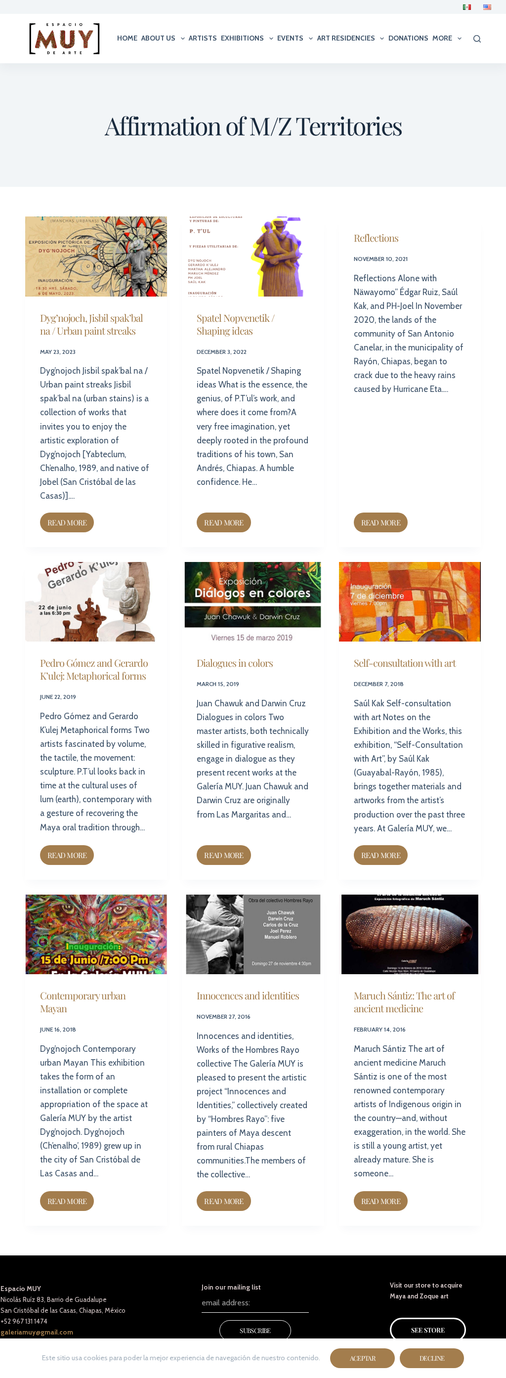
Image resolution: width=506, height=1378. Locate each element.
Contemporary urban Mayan (83, 1002)
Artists (203, 38)
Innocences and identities (248, 995)
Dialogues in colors (235, 662)
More (442, 38)
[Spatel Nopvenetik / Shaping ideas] (253, 256)
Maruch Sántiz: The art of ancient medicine (404, 1002)
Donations (408, 38)
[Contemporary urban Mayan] (96, 935)
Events (290, 38)
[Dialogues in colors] (253, 602)
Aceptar (362, 1358)
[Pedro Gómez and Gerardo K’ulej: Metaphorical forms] (96, 602)
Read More (70, 520)
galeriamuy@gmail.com (36, 1332)
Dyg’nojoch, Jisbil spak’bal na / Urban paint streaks (91, 324)
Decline (432, 1358)
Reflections (376, 237)
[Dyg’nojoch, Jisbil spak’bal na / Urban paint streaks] (96, 256)
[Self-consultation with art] (410, 602)
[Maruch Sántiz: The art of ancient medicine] (410, 935)
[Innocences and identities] (253, 935)
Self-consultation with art (405, 662)
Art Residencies (346, 38)
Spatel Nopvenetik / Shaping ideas (235, 324)
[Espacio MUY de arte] (64, 38)
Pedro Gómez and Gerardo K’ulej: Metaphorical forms (94, 669)
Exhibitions (242, 38)
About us (158, 38)
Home (127, 38)
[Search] (477, 39)
